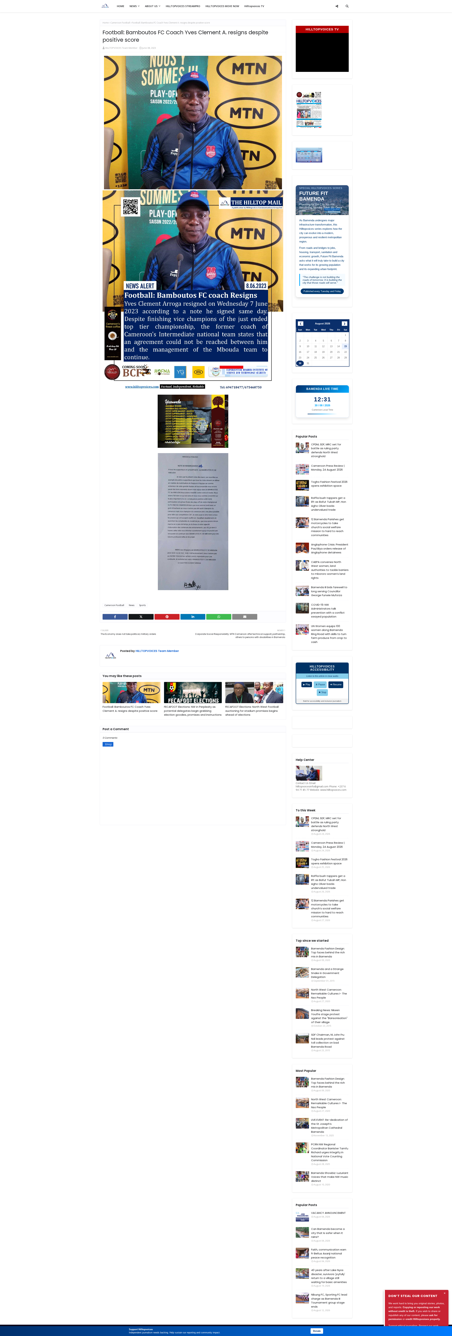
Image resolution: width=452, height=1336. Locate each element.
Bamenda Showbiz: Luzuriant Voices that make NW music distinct (329, 1177)
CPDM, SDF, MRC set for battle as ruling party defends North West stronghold (326, 450)
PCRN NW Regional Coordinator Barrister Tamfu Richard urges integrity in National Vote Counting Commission (329, 1152)
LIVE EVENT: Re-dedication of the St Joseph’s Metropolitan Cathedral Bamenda (329, 1126)
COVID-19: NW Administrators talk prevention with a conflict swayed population (328, 611)
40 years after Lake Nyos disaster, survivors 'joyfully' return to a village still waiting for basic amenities (329, 1276)
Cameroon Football (120, 22)
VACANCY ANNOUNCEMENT (328, 1213)
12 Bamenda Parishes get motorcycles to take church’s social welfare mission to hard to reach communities (327, 527)
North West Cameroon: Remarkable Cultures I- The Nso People (329, 993)
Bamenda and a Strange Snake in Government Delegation (327, 973)
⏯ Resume (335, 684)
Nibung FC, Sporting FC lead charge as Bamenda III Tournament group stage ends (329, 1300)
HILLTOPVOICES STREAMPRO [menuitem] (183, 6)
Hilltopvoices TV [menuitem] (254, 6)
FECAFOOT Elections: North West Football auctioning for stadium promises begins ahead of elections (252, 711)
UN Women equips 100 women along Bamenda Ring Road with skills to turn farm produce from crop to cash (329, 634)
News (131, 605)
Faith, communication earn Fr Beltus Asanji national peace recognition (328, 1253)
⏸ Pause (320, 684)
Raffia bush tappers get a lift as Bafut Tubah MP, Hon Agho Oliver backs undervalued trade (328, 504)
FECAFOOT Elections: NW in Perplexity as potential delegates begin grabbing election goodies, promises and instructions (193, 711)
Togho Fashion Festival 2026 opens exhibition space (329, 484)
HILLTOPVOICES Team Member (121, 47)
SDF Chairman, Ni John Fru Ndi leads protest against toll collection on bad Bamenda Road (328, 1041)
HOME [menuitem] (120, 6)
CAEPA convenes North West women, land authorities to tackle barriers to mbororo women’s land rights (330, 570)
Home (106, 22)
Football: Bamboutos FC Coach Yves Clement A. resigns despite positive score (130, 709)
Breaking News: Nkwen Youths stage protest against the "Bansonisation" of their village (329, 1016)
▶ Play (306, 684)
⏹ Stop (322, 692)
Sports (142, 605)
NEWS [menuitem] (133, 6)
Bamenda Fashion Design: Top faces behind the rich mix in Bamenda (328, 952)
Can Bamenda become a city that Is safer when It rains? (328, 1233)
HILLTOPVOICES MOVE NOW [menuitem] (222, 6)
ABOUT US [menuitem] (151, 6)
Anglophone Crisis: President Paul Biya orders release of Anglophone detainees (329, 548)
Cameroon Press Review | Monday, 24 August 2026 (328, 468)
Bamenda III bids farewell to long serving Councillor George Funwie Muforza (329, 591)
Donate (317, 1331)
